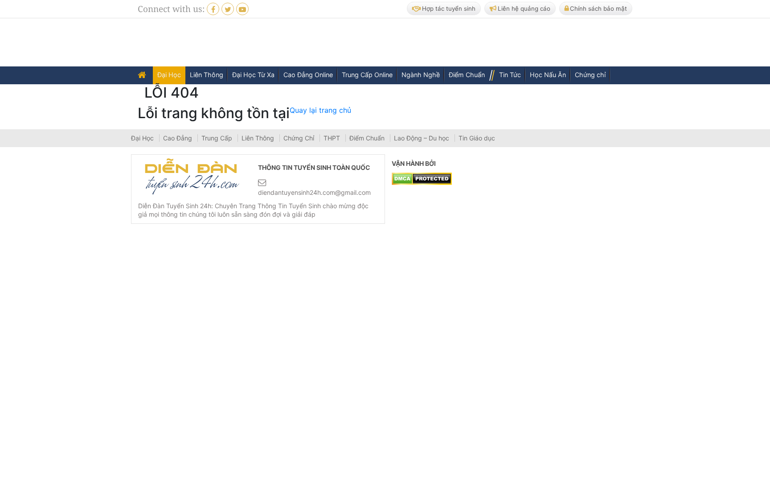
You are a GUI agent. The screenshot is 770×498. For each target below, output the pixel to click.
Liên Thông (206, 74)
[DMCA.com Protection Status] (422, 178)
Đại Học (169, 74)
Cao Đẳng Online (308, 74)
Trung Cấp (217, 138)
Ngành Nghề (420, 74)
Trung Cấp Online (367, 74)
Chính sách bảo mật (598, 8)
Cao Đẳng (178, 138)
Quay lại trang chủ (320, 110)
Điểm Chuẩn (467, 74)
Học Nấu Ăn (548, 74)
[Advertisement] (473, 43)
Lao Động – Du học (422, 138)
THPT (333, 138)
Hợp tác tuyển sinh (448, 8)
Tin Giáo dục (477, 138)
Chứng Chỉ (299, 138)
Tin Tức (510, 74)
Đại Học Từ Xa (253, 74)
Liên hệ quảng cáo (524, 8)
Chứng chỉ (590, 74)
